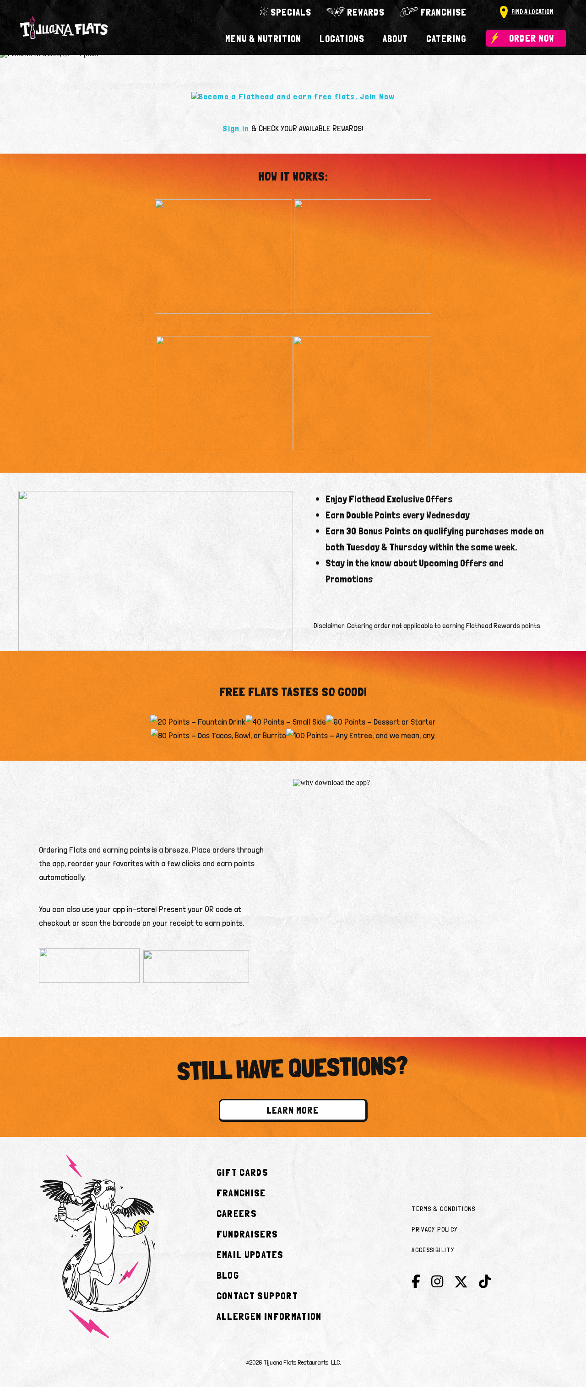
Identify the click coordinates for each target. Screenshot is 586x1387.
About (395, 38)
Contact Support (257, 1296)
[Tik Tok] (485, 1282)
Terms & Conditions (443, 1208)
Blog (228, 1275)
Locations (342, 38)
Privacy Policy (434, 1229)
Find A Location (532, 12)
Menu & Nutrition (263, 38)
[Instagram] (437, 1282)
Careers (237, 1213)
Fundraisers (247, 1234)
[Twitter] (461, 1284)
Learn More (292, 1110)
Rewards (366, 12)
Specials (291, 12)
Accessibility (433, 1250)
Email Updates (250, 1254)
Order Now (531, 38)
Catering (446, 38)
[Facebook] (416, 1282)
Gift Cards (243, 1172)
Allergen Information (269, 1316)
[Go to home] (64, 27)
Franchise (443, 12)
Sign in (235, 128)
